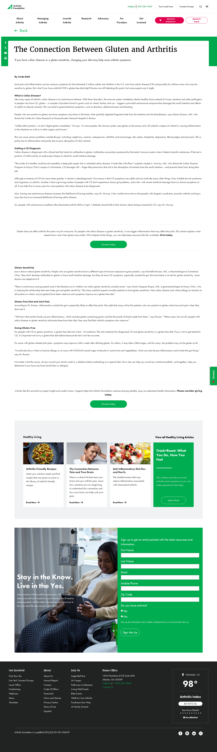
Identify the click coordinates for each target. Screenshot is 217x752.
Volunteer (13, 702)
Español (48, 711)
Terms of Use (50, 706)
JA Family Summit (79, 706)
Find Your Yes (15, 676)
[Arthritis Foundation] (16, 7)
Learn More (173, 500)
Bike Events (76, 693)
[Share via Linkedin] (194, 733)
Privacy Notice (51, 702)
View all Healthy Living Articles (174, 437)
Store (11, 698)
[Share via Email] (5, 53)
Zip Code (126, 594)
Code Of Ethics (51, 689)
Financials (48, 693)
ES (207, 6)
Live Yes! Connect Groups (21, 680)
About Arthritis (20, 20)
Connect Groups (187, 6)
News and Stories (52, 698)
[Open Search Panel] (200, 6)
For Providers (122, 20)
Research (86, 18)
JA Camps (76, 680)
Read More (31, 502)
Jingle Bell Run (78, 676)
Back (24, 30)
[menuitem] (19, 20)
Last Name (127, 561)
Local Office (15, 684)
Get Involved (141, 20)
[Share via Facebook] (5, 42)
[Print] (5, 58)
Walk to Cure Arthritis (81, 698)
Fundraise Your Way (81, 702)
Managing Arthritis (43, 20)
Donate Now (197, 20)
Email (124, 572)
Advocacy (103, 18)
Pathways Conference (81, 684)
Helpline (106, 683)
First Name (127, 550)
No (125, 616)
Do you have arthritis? (134, 605)
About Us (48, 676)
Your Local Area (166, 6)
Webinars (13, 693)
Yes (125, 611)
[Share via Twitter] (5, 48)
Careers (47, 684)
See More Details (190, 710)
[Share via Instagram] (187, 733)
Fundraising (14, 689)
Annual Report (51, 680)
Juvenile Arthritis (67, 20)
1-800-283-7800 (122, 683)
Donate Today (108, 244)
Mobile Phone (129, 583)
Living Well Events (80, 689)
